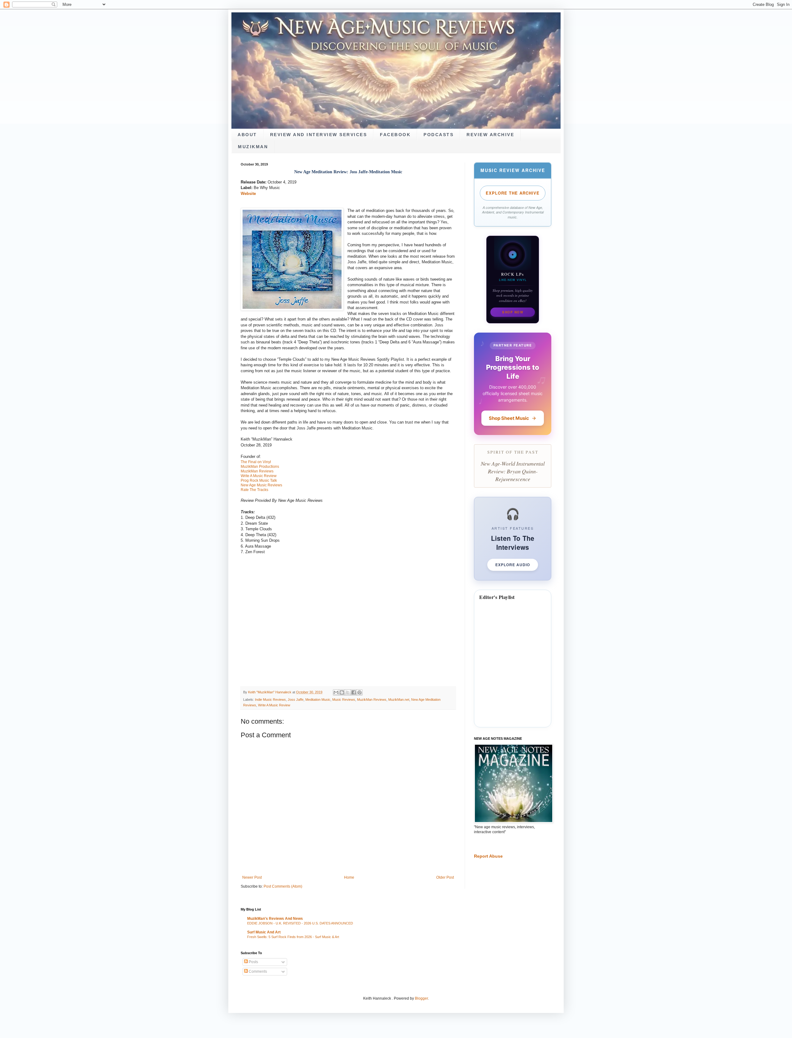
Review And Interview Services (318, 134)
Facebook (395, 134)
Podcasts (439, 134)
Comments (257, 971)
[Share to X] (348, 692)
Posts (253, 962)
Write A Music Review (274, 705)
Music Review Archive (512, 170)
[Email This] (336, 692)
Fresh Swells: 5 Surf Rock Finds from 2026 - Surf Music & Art (293, 937)
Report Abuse (488, 856)
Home (349, 877)
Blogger (421, 998)
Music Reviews (343, 699)
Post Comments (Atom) (283, 886)
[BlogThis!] (342, 692)
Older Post (445, 877)
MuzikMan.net (398, 699)
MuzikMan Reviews (371, 699)
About (247, 134)
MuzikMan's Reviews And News (275, 918)
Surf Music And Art (264, 932)
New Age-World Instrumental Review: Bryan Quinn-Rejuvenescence (513, 471)
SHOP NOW (512, 312)
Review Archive (490, 134)
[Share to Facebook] (354, 692)
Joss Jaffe (295, 699)
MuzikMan (253, 146)
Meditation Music (317, 699)
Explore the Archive (513, 193)
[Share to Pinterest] (359, 692)
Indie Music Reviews (270, 699)
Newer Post (252, 877)
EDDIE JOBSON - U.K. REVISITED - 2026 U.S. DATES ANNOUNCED (300, 923)
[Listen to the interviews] (512, 538)
